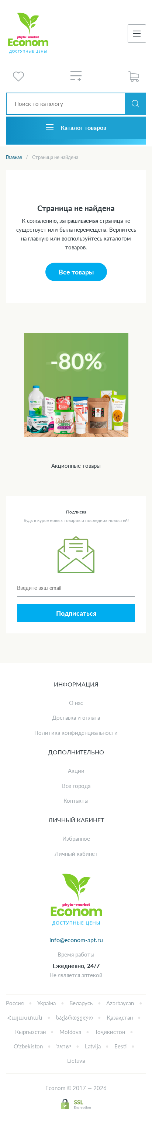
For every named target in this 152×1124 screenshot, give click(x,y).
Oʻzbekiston (28, 1046)
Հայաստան (24, 1017)
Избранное (76, 838)
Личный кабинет (76, 853)
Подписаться (76, 613)
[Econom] (28, 33)
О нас (76, 702)
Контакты (76, 800)
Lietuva (76, 1060)
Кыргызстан (30, 1031)
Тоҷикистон (110, 1031)
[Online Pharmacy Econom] (76, 900)
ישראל (63, 1046)
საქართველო (74, 1017)
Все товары (76, 272)
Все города (76, 785)
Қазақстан (120, 1017)
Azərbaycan (120, 1003)
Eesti (120, 1046)
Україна (46, 1003)
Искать (135, 104)
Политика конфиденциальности (76, 732)
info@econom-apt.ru (76, 939)
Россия (15, 1003)
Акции (76, 770)
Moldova (70, 1031)
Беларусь (81, 1003)
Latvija (93, 1046)
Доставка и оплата (76, 717)
